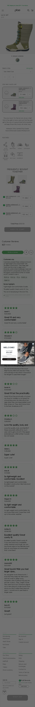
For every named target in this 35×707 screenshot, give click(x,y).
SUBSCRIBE (9, 359)
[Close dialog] (33, 344)
